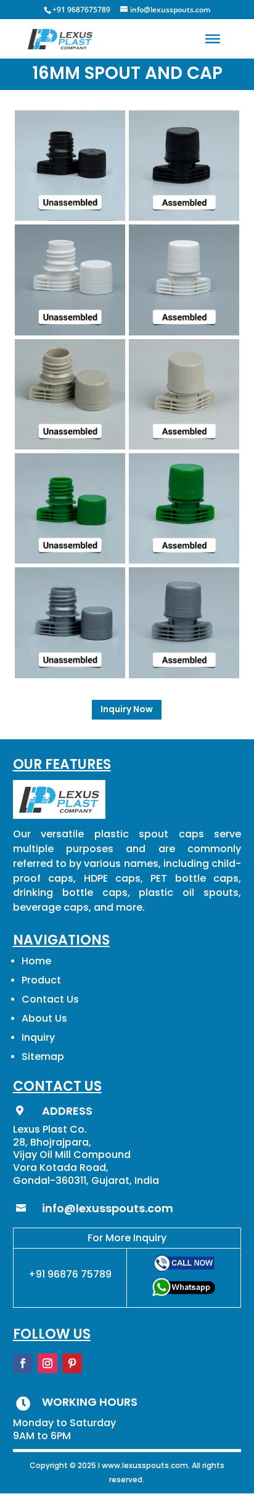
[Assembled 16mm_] (184, 446)
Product (41, 980)
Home (36, 961)
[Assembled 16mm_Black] (184, 217)
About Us (44, 1018)
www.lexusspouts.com (145, 1465)
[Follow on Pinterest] (72, 1363)
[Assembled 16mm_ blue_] (184, 560)
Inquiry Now (126, 709)
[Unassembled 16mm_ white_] (70, 332)
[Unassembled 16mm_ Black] (70, 217)
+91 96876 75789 (70, 1274)
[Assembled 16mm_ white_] (184, 332)
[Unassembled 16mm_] (70, 446)
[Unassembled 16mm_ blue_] (70, 560)
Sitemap (43, 1056)
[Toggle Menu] (212, 39)
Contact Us (50, 999)
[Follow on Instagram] (47, 1363)
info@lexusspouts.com (107, 1208)
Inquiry (38, 1037)
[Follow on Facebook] (23, 1363)
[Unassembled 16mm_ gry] (70, 675)
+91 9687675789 (81, 9)
